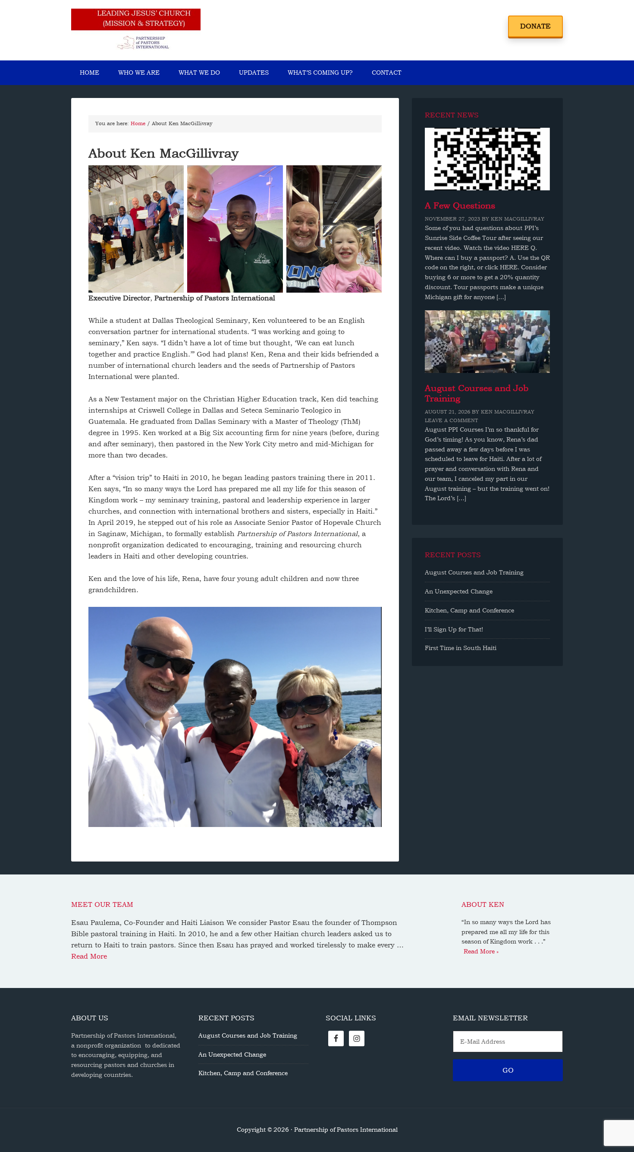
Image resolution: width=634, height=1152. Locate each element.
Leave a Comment (451, 420)
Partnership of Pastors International (136, 30)
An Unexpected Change (459, 591)
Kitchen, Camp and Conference (469, 610)
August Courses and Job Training (474, 572)
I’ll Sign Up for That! (454, 629)
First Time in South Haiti (460, 647)
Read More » (481, 951)
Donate (535, 26)
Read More (89, 956)
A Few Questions (460, 205)
